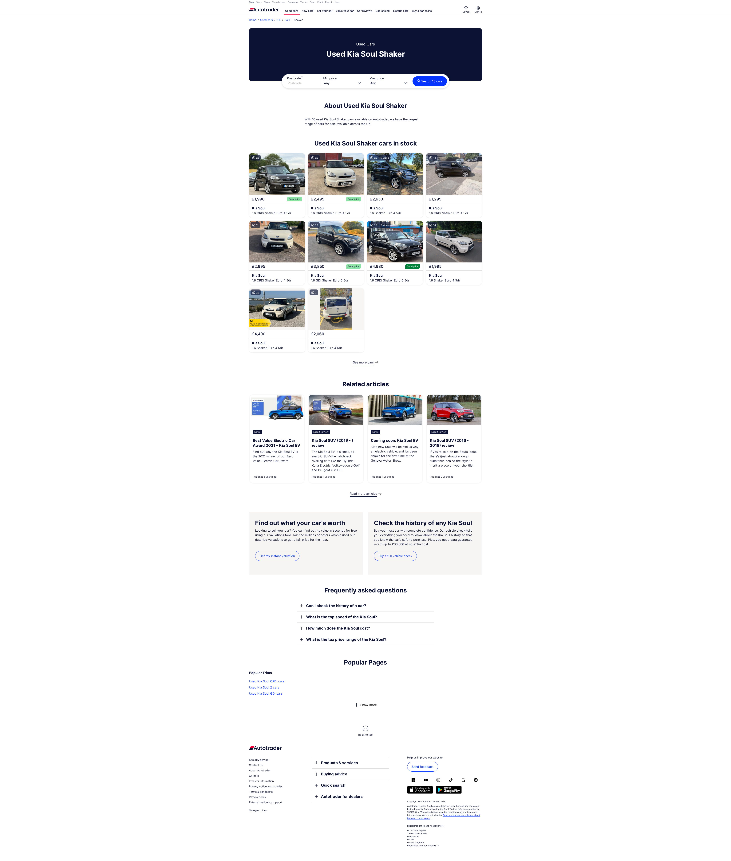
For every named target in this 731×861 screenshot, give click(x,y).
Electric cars (401, 10)
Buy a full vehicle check (395, 556)
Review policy (257, 797)
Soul (287, 19)
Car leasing (383, 10)
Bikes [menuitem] (267, 2)
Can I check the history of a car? (336, 605)
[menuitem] (292, 11)
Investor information (261, 781)
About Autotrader (260, 770)
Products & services (339, 763)
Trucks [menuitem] (303, 2)
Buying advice (334, 774)
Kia (279, 19)
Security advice (258, 759)
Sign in (478, 11)
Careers (254, 775)
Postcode (294, 78)
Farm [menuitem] (312, 2)
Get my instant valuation (277, 556)
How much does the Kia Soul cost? (338, 628)
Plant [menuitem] (320, 2)
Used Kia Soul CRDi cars (266, 681)
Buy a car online (422, 10)
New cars (308, 10)
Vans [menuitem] (259, 2)
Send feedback (422, 767)
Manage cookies (258, 810)
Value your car (345, 10)
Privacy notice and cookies (266, 786)
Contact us (256, 765)
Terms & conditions (261, 791)
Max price (376, 78)
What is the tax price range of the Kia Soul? (346, 639)
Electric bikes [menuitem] (332, 2)
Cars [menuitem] (251, 2)
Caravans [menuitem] (293, 2)
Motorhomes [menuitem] (278, 2)
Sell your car (324, 10)
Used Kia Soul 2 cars (264, 687)
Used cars (291, 10)
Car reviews (364, 10)
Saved (466, 11)
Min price (330, 78)
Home (252, 19)
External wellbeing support (265, 802)
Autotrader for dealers (342, 796)
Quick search (333, 785)
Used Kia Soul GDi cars (266, 693)
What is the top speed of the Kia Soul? (341, 617)
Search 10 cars (431, 81)
